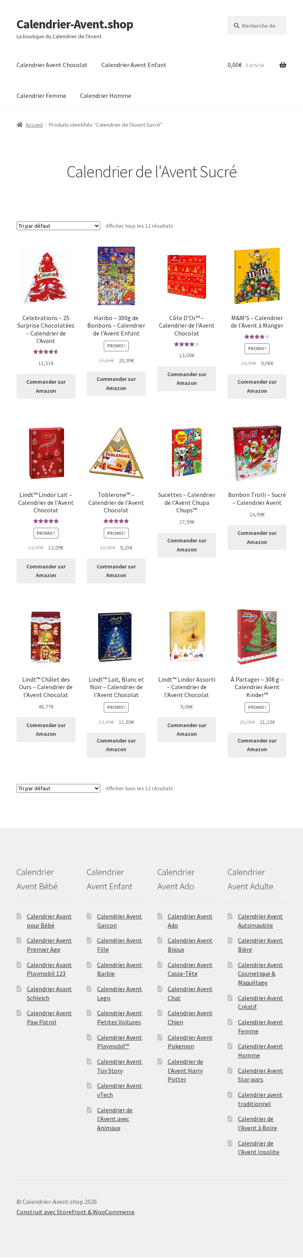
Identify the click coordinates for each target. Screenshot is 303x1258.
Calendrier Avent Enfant (133, 65)
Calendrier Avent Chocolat (52, 65)
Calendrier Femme (41, 95)
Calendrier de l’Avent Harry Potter (185, 1070)
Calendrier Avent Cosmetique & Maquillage (260, 973)
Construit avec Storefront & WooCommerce (76, 1212)
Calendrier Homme (105, 95)
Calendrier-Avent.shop (75, 24)
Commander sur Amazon (45, 386)
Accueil (34, 124)
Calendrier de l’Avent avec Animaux (115, 1119)
